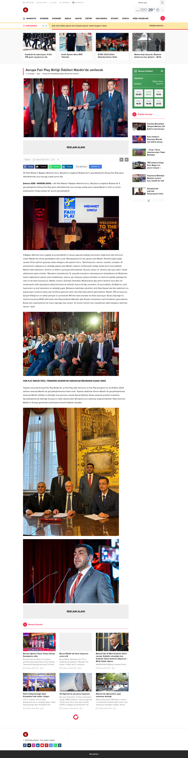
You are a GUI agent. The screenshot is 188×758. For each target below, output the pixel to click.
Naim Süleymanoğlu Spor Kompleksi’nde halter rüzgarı (36, 695)
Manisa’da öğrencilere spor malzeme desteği (108, 695)
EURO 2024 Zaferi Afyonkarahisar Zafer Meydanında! (107, 57)
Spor (38, 74)
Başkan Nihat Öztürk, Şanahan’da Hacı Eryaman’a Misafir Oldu (78, 26)
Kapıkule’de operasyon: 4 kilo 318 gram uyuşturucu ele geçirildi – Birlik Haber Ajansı (38, 57)
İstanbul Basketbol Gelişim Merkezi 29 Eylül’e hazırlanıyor (156, 126)
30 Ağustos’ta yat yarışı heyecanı (74, 694)
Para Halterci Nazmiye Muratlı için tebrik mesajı (155, 139)
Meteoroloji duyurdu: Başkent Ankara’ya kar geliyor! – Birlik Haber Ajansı (147, 57)
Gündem (40, 732)
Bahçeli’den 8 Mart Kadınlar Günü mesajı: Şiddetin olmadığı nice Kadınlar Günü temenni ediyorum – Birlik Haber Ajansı (112, 657)
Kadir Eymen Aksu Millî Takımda (71, 55)
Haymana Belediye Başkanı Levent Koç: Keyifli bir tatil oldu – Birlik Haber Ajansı (155, 180)
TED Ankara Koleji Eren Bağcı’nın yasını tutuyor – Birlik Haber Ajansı (155, 166)
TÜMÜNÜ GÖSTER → (157, 26)
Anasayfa (31, 74)
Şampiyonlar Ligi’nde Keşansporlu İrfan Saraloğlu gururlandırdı (155, 193)
